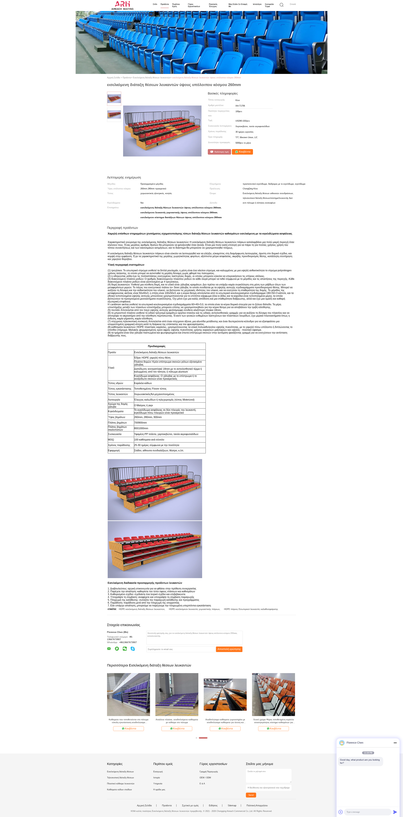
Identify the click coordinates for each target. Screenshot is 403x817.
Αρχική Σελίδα (144, 805)
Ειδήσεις (213, 805)
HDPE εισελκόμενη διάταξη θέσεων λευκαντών (142, 609)
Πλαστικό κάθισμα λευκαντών (120, 783)
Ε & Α (202, 783)
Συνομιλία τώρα (269, 5)
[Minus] (395, 743)
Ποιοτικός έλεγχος (213, 5)
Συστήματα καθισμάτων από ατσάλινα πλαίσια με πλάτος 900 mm (225, 721)
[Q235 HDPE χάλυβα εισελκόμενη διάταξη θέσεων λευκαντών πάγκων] (176, 694)
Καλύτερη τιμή (221, 152)
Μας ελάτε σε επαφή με (238, 5)
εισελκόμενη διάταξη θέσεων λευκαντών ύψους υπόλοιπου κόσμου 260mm (206, 77)
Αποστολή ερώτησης (229, 649)
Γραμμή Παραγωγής (209, 771)
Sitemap (232, 805)
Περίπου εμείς (176, 5)
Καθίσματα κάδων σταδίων (119, 789)
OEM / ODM (205, 777)
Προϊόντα (165, 4)
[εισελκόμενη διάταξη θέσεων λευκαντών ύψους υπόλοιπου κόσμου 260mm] (128, 694)
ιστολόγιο (257, 4)
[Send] (395, 812)
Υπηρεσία (157, 783)
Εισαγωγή (158, 771)
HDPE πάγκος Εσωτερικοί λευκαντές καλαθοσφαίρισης (251, 609)
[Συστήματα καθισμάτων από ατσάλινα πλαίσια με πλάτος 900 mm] (225, 694)
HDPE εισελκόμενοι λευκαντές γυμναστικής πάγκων (194, 609)
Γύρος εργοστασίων (194, 5)
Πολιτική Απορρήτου (257, 805)
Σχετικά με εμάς (190, 805)
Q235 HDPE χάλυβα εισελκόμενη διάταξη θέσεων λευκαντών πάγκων (177, 721)
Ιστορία (156, 777)
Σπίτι (155, 4)
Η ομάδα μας (159, 789)
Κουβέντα (244, 151)
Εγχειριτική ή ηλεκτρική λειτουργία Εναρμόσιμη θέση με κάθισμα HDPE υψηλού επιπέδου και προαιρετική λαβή (273, 721)
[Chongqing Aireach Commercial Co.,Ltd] (122, 5)
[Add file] (340, 812)
